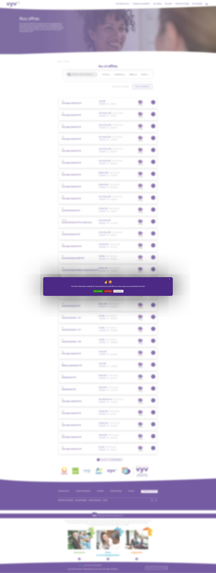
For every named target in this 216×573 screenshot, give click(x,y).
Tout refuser (108, 291)
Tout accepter (98, 291)
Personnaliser (118, 291)
